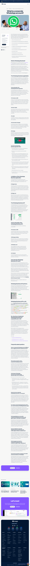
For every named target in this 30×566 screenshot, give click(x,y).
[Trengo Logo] (15, 521)
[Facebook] (12, 525)
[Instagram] (17, 525)
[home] (4, 4)
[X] (15, 525)
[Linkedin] (14, 525)
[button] (15, 523)
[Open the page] (15, 1)
